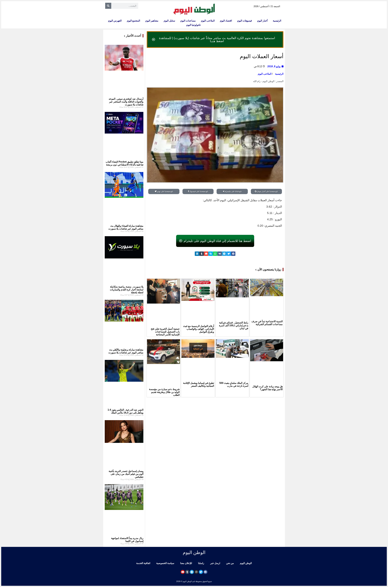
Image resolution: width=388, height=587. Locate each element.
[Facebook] (205, 572)
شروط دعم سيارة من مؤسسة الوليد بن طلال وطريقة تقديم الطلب (164, 392)
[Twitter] (201, 572)
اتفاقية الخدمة (143, 563)
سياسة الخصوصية (165, 563)
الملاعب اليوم (208, 20)
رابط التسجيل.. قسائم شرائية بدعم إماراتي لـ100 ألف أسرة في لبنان (233, 325)
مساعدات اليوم (188, 20)
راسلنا (201, 563)
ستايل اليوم (169, 20)
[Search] (108, 6)
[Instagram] (196, 572)
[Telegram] (192, 572)
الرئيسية (277, 20)
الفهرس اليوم (115, 20)
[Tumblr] (187, 572)
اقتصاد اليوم (226, 20)
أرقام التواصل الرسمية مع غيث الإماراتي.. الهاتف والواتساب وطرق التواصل (198, 329)
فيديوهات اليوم (244, 20)
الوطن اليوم (246, 563)
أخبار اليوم (262, 20)
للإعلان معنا (186, 563)
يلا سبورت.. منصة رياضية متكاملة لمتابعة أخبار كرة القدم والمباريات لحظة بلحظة (126, 289)
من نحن (230, 563)
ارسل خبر (215, 563)
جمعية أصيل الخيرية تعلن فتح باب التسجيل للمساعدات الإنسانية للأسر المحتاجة (165, 331)
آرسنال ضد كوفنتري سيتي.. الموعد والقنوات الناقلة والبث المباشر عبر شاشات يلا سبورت (126, 102)
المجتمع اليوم (133, 20)
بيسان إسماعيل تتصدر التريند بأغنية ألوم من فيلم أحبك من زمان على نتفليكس (126, 474)
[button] (233, 253)
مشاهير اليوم (151, 20)
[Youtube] (183, 572)
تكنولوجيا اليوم (193, 25)
